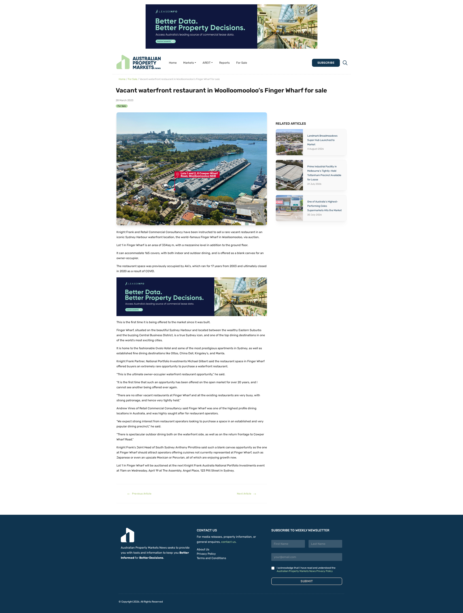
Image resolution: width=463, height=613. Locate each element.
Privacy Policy (206, 553)
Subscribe (325, 62)
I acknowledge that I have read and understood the (306, 569)
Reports (224, 62)
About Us (203, 549)
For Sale (241, 62)
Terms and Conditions (211, 558)
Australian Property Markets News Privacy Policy (305, 571)
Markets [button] (188, 62)
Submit (307, 581)
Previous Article (140, 493)
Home (173, 62)
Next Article (245, 493)
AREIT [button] (207, 62)
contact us (228, 542)
